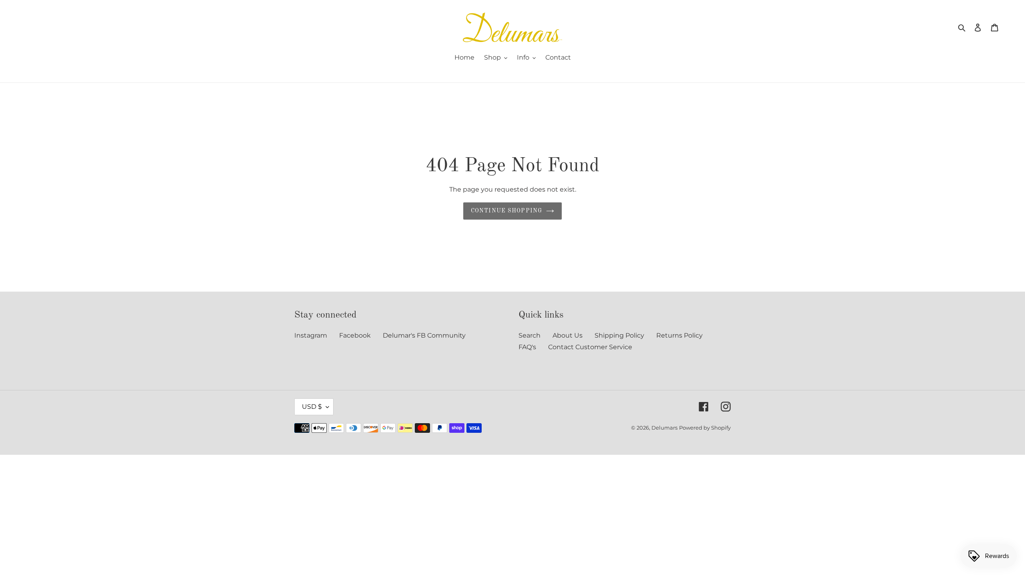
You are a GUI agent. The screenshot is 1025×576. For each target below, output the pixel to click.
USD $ (312, 406)
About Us (568, 335)
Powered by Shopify (705, 427)
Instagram (310, 335)
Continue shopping (506, 211)
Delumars (664, 427)
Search (530, 335)
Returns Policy (679, 335)
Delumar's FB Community (424, 335)
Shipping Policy (619, 335)
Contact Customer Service (590, 347)
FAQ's (527, 347)
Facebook (355, 335)
